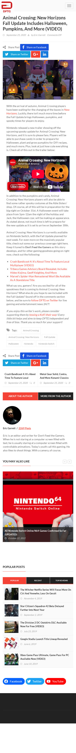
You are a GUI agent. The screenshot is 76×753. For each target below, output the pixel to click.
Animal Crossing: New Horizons (23, 337)
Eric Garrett (39, 35)
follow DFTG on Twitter (44, 300)
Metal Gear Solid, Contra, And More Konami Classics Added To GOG (54, 378)
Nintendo (28, 343)
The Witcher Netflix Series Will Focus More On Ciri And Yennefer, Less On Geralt (45, 591)
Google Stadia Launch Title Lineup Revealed (44, 639)
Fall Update (49, 337)
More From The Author (56, 396)
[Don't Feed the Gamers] (7, 5)
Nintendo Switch (46, 343)
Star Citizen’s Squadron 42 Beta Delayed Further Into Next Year (42, 608)
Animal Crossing (31, 330)
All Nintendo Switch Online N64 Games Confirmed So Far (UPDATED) (35, 532)
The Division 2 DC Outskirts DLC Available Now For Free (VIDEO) (43, 624)
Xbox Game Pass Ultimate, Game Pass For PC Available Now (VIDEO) (44, 657)
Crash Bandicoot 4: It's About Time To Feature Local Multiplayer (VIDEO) (20, 378)
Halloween (13, 343)
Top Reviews (62, 580)
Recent (38, 580)
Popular (14, 580)
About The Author (20, 396)
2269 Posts (25, 428)
